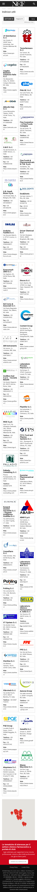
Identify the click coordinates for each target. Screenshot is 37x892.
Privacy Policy (14, 867)
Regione (18, 19)
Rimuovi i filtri (29, 22)
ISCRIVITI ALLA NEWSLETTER (18, 862)
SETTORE (8, 19)
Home (4, 9)
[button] (3, 4)
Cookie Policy (25, 867)
